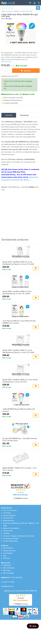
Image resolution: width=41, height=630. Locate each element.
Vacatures (6, 533)
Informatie (8, 115)
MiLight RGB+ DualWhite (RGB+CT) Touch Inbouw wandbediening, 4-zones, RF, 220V (20, 380)
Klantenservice (8, 518)
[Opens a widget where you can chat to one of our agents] (33, 626)
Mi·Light (9, 18)
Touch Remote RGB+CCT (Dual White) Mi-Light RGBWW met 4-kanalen (19, 322)
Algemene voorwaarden (11, 528)
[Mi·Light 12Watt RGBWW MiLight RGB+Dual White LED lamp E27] (20, 399)
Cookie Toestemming (10, 541)
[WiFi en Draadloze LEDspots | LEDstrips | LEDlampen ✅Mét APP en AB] (8, 3)
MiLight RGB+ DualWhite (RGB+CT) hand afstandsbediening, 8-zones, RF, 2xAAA (17, 292)
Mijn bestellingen (9, 568)
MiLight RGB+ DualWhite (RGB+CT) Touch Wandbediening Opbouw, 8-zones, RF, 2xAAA (18, 263)
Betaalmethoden (8, 520)
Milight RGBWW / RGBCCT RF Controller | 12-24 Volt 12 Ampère (19, 469)
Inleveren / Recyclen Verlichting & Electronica (18, 536)
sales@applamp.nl (7, 586)
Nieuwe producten (9, 550)
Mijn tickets (7, 570)
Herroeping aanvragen (11, 538)
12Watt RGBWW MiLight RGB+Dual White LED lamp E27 (19, 410)
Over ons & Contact (10, 510)
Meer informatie (6, 62)
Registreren (7, 565)
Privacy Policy (8, 531)
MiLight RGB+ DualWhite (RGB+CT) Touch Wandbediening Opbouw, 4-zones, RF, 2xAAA (18, 351)
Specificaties (24, 115)
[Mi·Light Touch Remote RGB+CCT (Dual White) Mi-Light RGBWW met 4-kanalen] (20, 311)
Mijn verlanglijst (8, 573)
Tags (4, 555)
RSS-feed (6, 558)
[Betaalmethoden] (6, 609)
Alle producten (8, 548)
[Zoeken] (38, 8)
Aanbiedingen (8, 553)
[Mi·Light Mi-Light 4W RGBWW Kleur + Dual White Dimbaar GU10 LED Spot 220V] (20, 428)
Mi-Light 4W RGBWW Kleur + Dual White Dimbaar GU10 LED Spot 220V (20, 439)
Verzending (7, 513)
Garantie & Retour (9, 515)
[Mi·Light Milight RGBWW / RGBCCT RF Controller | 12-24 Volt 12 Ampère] (20, 458)
